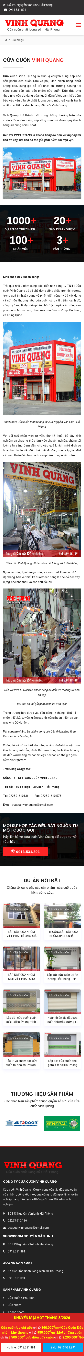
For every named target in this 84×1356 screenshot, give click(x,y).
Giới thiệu (18, 40)
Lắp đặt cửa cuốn (59, 952)
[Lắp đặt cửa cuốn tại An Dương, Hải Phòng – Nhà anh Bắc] (62, 958)
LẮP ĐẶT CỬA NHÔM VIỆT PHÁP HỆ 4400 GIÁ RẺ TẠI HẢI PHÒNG (21, 936)
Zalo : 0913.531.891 (63, 1347)
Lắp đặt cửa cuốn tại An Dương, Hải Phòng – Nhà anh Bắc (62, 979)
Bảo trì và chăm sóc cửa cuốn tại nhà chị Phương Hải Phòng (21, 1065)
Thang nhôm (15, 1312)
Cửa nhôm (14, 1305)
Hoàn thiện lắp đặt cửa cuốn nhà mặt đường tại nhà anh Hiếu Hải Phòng (62, 1021)
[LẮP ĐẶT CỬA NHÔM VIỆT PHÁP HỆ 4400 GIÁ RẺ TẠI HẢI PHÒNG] (21, 915)
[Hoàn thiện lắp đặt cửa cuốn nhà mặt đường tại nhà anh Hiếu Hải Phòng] (62, 1001)
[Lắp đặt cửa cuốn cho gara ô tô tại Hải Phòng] (62, 1044)
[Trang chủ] (6, 40)
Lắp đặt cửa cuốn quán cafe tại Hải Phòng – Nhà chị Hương (22, 1021)
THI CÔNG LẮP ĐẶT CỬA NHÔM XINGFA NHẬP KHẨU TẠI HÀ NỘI (62, 936)
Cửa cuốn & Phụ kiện (20, 1297)
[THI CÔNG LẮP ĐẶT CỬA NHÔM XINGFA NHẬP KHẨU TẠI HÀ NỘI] (62, 915)
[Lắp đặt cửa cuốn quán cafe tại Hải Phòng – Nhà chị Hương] (21, 1001)
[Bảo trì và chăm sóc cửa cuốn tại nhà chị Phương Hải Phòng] (21, 1044)
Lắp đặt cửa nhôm (18, 909)
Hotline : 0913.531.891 (21, 1347)
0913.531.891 (27, 852)
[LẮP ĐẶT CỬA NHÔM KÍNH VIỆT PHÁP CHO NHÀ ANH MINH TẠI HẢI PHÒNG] (21, 958)
